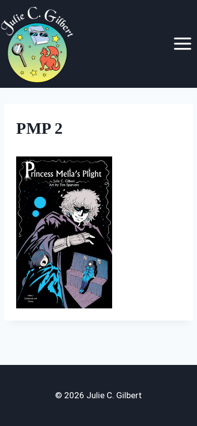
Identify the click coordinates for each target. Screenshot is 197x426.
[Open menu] (182, 44)
